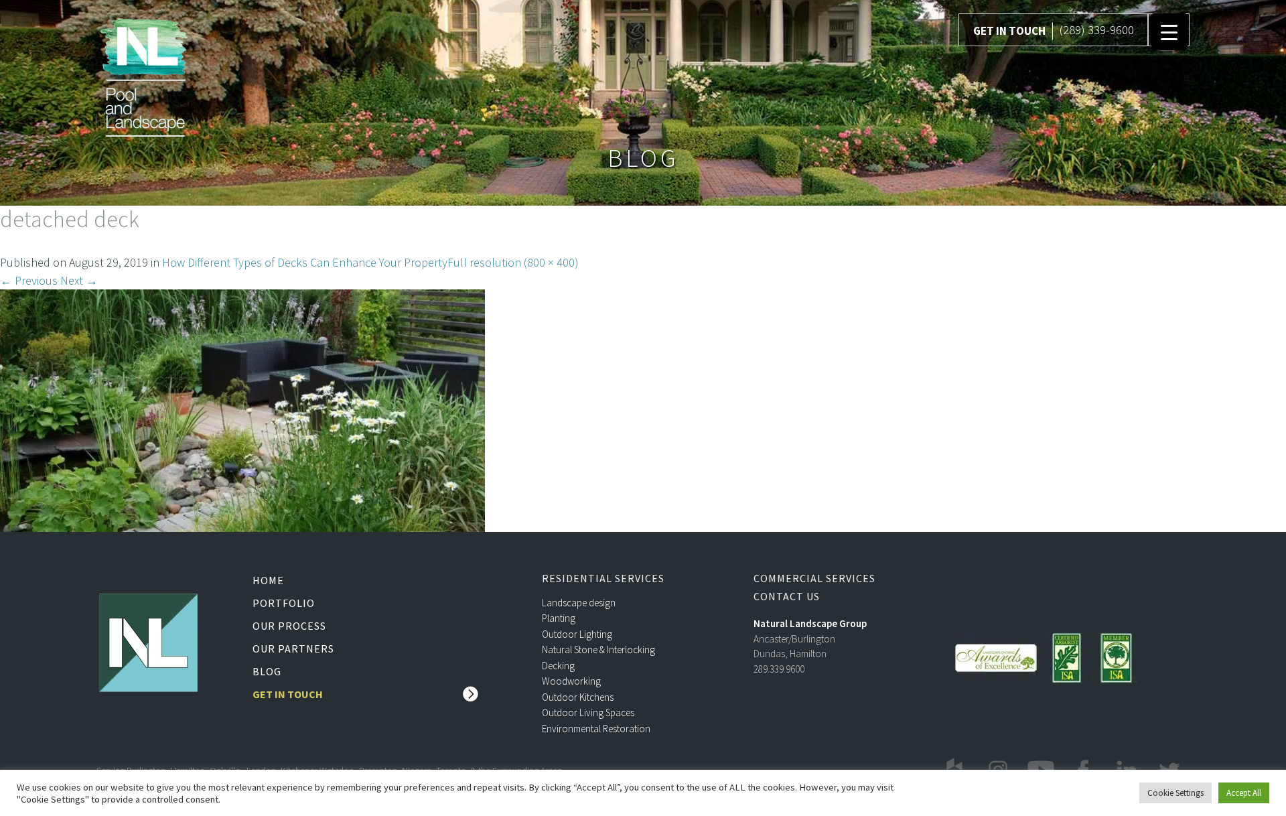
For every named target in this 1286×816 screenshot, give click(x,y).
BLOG (267, 671)
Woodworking (571, 681)
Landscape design (579, 602)
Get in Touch (288, 694)
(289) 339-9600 (1096, 29)
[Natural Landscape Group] (144, 75)
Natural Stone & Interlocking (598, 649)
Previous (29, 280)
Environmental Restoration (596, 728)
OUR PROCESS (289, 625)
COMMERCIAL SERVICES (814, 578)
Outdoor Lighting (577, 634)
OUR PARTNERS (293, 648)
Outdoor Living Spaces (588, 712)
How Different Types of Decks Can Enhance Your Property (304, 262)
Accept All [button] (1243, 793)
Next (79, 280)
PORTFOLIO (284, 603)
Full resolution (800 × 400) (513, 262)
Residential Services (603, 578)
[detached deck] (242, 409)
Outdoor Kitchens (578, 697)
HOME (268, 580)
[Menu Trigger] (1169, 31)
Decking (558, 665)
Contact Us (787, 596)
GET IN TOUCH (1009, 30)
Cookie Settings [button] (1175, 793)
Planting (558, 618)
